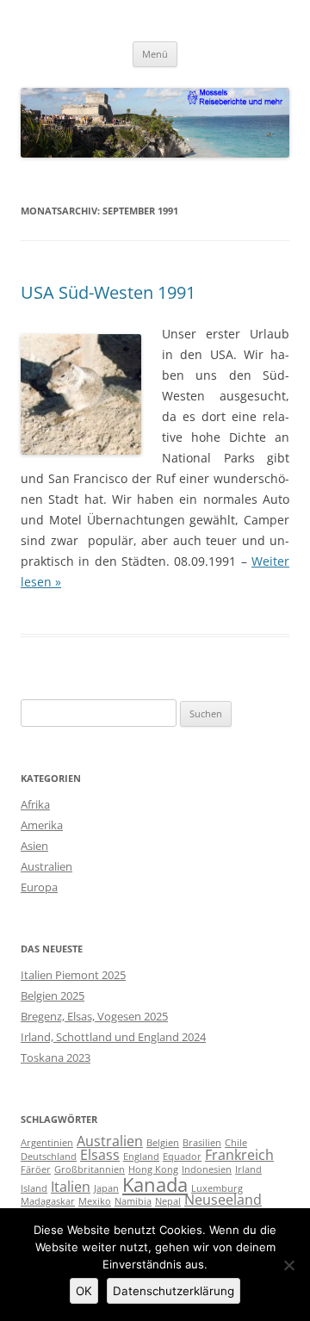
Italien (70, 1186)
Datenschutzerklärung (173, 1291)
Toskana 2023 (55, 1057)
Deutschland (49, 1156)
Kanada (155, 1184)
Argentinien (47, 1143)
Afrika (35, 804)
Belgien (162, 1143)
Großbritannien (89, 1169)
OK (84, 1291)
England (141, 1156)
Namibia (133, 1201)
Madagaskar (48, 1201)
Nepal (168, 1201)
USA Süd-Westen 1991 (108, 292)
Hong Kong (153, 1169)
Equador (182, 1156)
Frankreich (239, 1154)
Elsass (100, 1154)
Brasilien (202, 1143)
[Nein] (288, 1265)
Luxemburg (217, 1188)
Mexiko (94, 1201)
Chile (236, 1143)
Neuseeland (223, 1199)
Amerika (42, 825)
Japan (106, 1188)
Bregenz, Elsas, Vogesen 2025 (94, 1016)
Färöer (36, 1169)
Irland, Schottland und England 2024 (113, 1037)
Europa (39, 887)
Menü (155, 53)
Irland (248, 1169)
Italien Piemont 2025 (73, 975)
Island (34, 1188)
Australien (46, 866)
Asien (34, 845)
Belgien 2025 (52, 995)
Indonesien (207, 1169)
